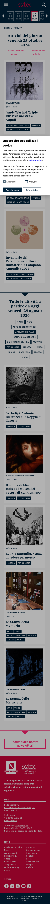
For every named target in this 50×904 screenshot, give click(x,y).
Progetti (8, 850)
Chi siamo (30, 847)
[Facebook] (6, 886)
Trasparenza (10, 864)
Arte (29, 322)
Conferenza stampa (18, 342)
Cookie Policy (32, 861)
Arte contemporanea (25, 327)
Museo (39, 347)
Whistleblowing (11, 867)
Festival (37, 342)
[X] (18, 886)
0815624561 (21, 825)
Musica (11, 352)
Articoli (7, 859)
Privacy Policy (10, 856)
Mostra (27, 347)
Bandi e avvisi (10, 861)
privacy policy (35, 160)
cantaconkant (10, 853)
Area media (31, 853)
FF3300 (25, 901)
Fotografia (13, 347)
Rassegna (24, 352)
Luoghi (29, 864)
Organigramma (33, 850)
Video (25, 357)
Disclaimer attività (13, 847)
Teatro (38, 352)
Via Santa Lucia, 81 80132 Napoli (13, 819)
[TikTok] (29, 886)
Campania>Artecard (24, 337)
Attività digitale (24, 332)
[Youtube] (23, 886)
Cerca (29, 859)
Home (7, 28)
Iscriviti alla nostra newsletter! (25, 743)
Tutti (20, 322)
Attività (18, 28)
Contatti (30, 856)
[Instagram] (12, 886)
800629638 (26, 828)
